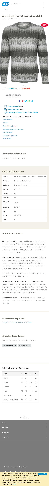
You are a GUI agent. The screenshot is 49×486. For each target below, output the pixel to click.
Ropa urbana (7, 119)
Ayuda (4, 422)
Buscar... (5, 9)
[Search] (41, 9)
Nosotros (5, 432)
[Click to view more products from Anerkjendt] (24, 95)
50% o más (7, 138)
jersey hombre (24, 345)
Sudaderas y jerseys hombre (13, 129)
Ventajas (5, 427)
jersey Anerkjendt (9, 345)
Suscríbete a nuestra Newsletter (16, 467)
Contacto (5, 437)
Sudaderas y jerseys (10, 126)
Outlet (5, 123)
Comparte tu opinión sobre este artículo (14, 19)
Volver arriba (24, 418)
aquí (14, 484)
